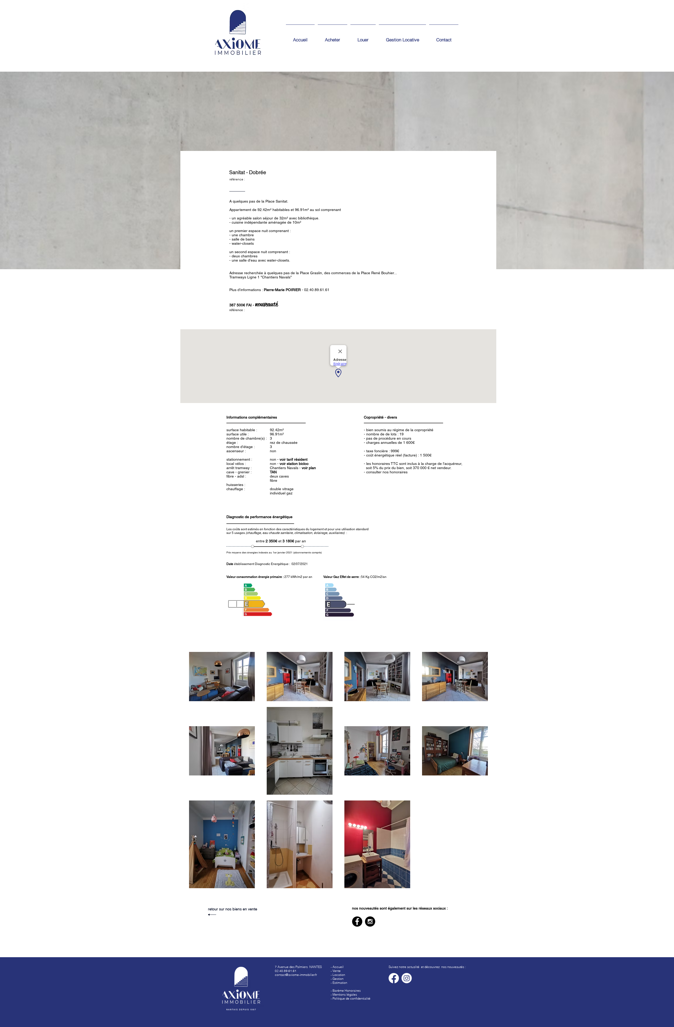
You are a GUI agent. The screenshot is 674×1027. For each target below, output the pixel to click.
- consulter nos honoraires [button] (386, 472)
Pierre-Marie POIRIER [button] (282, 290)
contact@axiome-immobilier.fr (296, 975)
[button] (339, 983)
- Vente (336, 971)
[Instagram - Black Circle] (370, 921)
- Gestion (337, 979)
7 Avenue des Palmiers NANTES (298, 967)
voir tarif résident (294, 459)
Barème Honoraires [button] (347, 990)
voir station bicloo (294, 463)
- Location (338, 975)
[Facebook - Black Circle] (357, 921)
